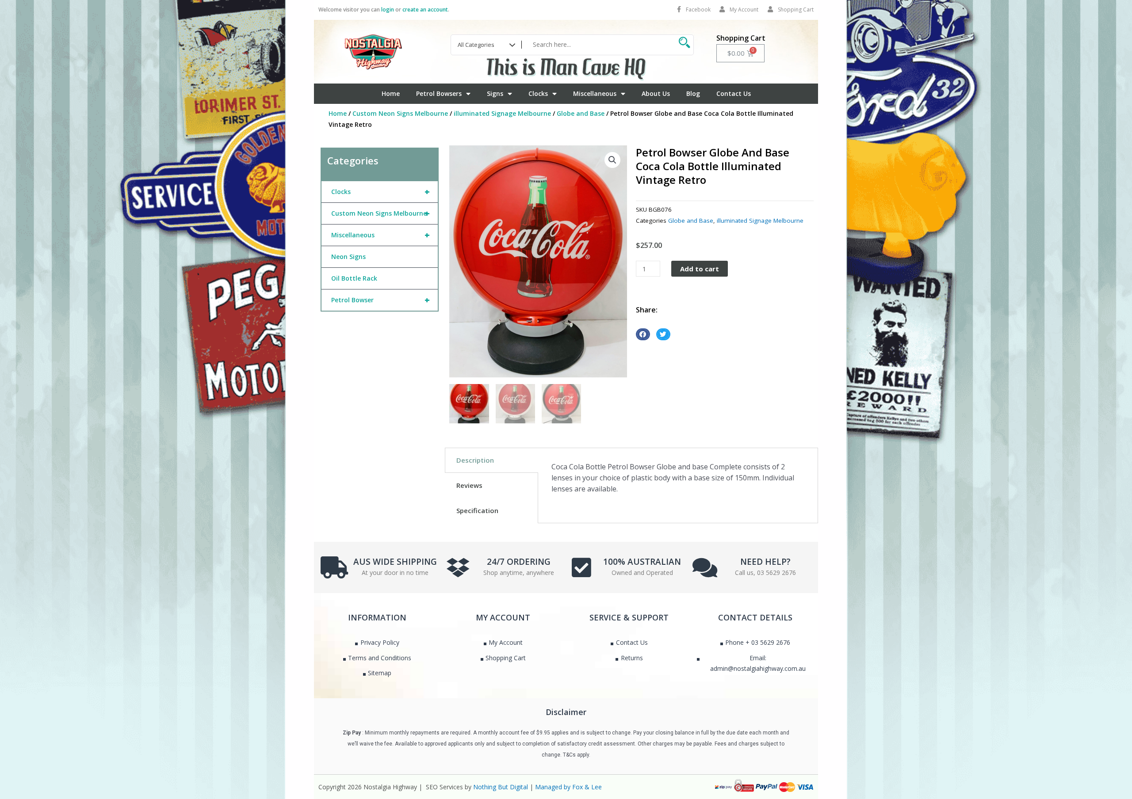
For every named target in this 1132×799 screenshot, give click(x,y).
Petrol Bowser (380, 300)
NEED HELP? (765, 561)
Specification (477, 510)
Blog (693, 93)
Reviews (469, 485)
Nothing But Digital (500, 787)
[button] (612, 160)
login (387, 9)
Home (391, 93)
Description (475, 460)
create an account (425, 9)
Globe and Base (580, 113)
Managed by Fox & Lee (568, 787)
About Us (656, 93)
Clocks (538, 93)
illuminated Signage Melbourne (502, 113)
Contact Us (733, 93)
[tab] (491, 460)
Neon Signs (348, 256)
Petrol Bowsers (439, 93)
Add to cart (699, 268)
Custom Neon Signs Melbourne (400, 113)
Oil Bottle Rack (354, 278)
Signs (495, 93)
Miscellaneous (594, 93)
